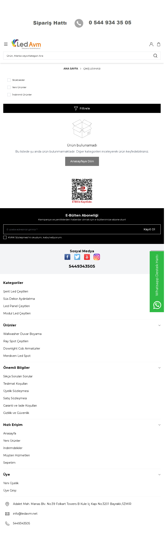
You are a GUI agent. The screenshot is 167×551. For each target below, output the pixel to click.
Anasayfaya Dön (82, 161)
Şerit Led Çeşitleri (15, 291)
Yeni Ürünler (11, 441)
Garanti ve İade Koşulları (20, 405)
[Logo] (31, 44)
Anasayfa (9, 433)
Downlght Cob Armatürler (21, 348)
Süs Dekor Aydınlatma (19, 299)
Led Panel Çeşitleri (16, 306)
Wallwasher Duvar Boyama (22, 334)
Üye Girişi (9, 490)
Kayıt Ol (149, 229)
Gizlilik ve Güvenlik (16, 413)
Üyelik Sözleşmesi (16, 391)
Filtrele (85, 108)
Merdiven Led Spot (17, 356)
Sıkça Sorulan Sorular (18, 376)
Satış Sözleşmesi (15, 398)
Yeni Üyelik (11, 483)
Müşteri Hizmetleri (16, 455)
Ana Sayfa (71, 68)
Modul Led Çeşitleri (17, 313)
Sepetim (9, 462)
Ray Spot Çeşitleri (15, 341)
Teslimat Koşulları (15, 383)
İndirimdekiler (12, 448)
